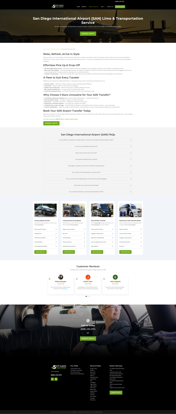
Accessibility (73, 412)
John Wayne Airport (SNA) (115, 375)
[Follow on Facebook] (52, 379)
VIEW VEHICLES (40, 252)
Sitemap (87, 412)
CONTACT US (110, 6)
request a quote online (71, 119)
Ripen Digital (99, 412)
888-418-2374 (120, 1)
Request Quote (116, 392)
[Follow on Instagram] (55, 379)
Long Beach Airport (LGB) (115, 372)
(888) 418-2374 (88, 329)
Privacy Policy (81, 412)
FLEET (102, 6)
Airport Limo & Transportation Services (53, 49)
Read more (64, 288)
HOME (78, 6)
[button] (86, 296)
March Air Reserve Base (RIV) (116, 373)
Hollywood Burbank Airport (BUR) (117, 387)
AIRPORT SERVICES (93, 6)
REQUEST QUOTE (120, 6)
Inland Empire (93, 379)
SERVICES (84, 6)
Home (44, 49)
